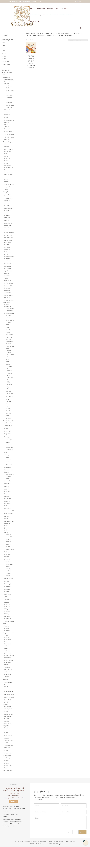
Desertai (6, 144)
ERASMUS (62, 15)
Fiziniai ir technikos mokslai (7, 503)
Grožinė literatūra (8, 79)
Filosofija (6, 220)
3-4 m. (3, 45)
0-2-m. (4, 42)
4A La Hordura (14, 793)
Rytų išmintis (8, 271)
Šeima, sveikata (8, 283)
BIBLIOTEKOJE (6, 77)
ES (38, 21)
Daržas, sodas (8, 455)
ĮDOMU (56, 8)
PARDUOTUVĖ (7, 756)
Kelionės (6, 562)
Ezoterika (7, 218)
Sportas (6, 721)
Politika (6, 581)
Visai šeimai (5, 61)
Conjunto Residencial (14, 788)
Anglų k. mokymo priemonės (7, 637)
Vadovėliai (7, 667)
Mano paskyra (59, 841)
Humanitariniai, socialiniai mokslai (9, 523)
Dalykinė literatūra (8, 421)
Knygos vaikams (9, 313)
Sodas (6, 711)
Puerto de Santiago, (14, 795)
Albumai (6, 457)
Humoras (7, 114)
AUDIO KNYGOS (64, 8)
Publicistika (7, 586)
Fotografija (9, 464)
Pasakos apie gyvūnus (9, 368)
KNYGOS (32, 8)
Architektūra (8, 426)
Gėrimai (6, 146)
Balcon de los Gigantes (14, 790)
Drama (6, 686)
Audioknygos (8, 758)
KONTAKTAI (33, 21)
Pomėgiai (5, 704)
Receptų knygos (7, 142)
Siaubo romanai (9, 134)
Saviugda (5, 192)
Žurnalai (5, 750)
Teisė (5, 596)
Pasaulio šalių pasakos (9, 382)
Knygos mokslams (8, 633)
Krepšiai (6, 763)
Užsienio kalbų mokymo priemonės (8, 672)
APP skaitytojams (41, 8)
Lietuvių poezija (9, 694)
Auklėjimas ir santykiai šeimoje (8, 201)
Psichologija (7, 263)
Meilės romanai (9, 132)
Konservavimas (8, 172)
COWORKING (70, 15)
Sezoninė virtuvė (9, 184)
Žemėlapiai (7, 599)
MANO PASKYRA (8, 771)
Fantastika (6, 602)
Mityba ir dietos (9, 232)
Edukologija (7, 467)
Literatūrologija (8, 578)
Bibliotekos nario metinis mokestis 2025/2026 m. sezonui (33, 841)
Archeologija (8, 423)
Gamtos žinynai (8, 513)
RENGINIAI (50, 8)
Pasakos (8, 364)
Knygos (6, 760)
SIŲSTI (82, 832)
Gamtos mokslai (9, 511)
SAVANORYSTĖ (53, 15)
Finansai (6, 494)
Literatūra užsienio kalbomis (7, 127)
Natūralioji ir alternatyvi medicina (8, 242)
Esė (5, 689)
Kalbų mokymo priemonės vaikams (8, 662)
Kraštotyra (7, 559)
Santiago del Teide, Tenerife (14, 798)
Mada (6, 732)
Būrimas (6, 205)
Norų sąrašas (70, 841)
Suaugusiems (6, 64)
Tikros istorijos (10, 549)
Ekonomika (7, 481)
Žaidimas (8, 418)
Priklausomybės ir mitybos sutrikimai (9, 259)
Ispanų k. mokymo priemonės (7, 651)
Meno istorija (8, 735)
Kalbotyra (7, 552)
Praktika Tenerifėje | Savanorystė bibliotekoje (45, 844)
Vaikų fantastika (9, 621)
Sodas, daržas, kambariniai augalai (8, 716)
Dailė (7, 327)
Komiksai (5, 679)
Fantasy (6, 614)
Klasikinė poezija (9, 692)
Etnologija (7, 484)
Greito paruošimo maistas (7, 158)
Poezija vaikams (9, 697)
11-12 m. (4, 56)
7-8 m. (3, 50)
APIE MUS (45, 15)
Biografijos (7, 431)
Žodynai (6, 677)
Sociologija (7, 594)
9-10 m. (4, 53)
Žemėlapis (13, 801)
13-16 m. (4, 59)
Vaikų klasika (9, 396)
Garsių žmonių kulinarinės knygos (8, 151)
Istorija (6, 533)
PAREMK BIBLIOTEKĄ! (35, 15)
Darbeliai (8, 330)
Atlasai (6, 428)
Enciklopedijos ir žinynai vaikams (10, 322)
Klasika (6, 117)
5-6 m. (3, 48)
